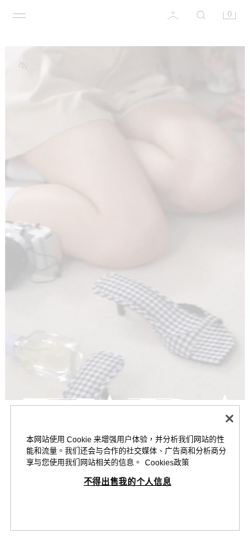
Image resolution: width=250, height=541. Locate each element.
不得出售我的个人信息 (128, 482)
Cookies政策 (167, 462)
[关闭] (229, 418)
